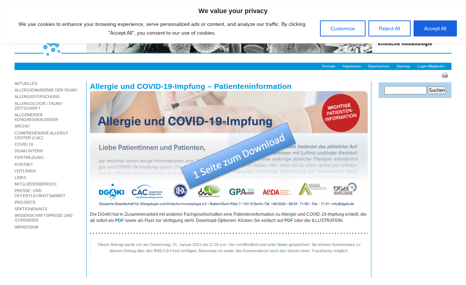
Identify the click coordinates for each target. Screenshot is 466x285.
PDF (288, 220)
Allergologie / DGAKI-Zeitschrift (39, 105)
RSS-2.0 (161, 251)
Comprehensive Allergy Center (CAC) (41, 135)
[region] (233, 21)
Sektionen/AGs (31, 209)
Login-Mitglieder (431, 66)
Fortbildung (29, 157)
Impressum (352, 66)
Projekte (25, 202)
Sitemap (403, 66)
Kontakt (328, 66)
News (282, 244)
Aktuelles (26, 83)
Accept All (435, 28)
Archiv (22, 126)
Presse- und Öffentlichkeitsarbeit (40, 193)
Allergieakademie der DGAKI (46, 90)
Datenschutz (378, 66)
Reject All (389, 28)
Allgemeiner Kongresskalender (36, 117)
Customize (343, 28)
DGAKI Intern (29, 151)
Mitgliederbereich (35, 184)
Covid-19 (24, 144)
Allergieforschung (37, 96)
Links (20, 177)
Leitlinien (25, 171)
